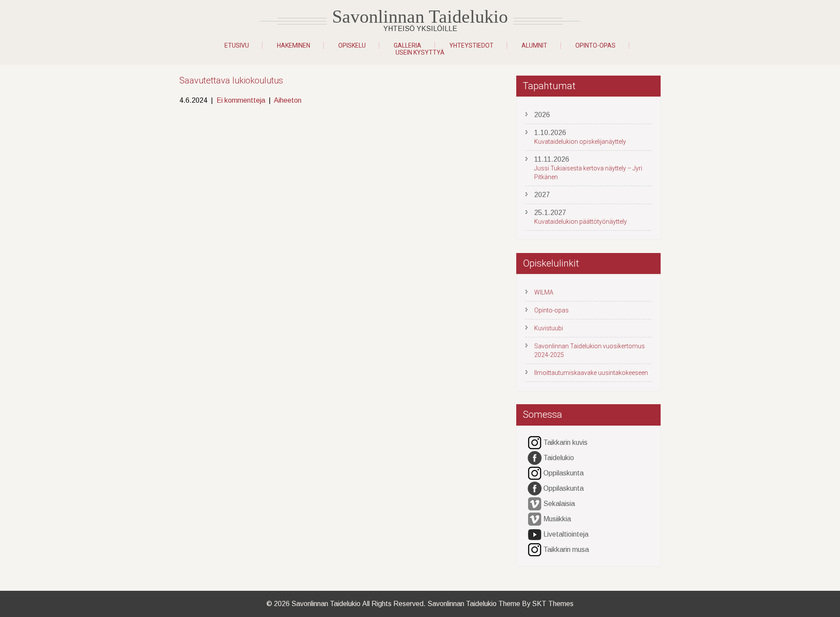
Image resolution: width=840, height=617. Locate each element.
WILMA (543, 292)
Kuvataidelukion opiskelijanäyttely (580, 141)
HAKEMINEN (293, 45)
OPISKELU (352, 45)
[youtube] (534, 534)
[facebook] (534, 458)
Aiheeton (287, 100)
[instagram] (534, 443)
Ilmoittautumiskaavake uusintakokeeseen (591, 372)
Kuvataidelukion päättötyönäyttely (580, 221)
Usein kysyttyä (420, 52)
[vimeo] (534, 504)
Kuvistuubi (548, 328)
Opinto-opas (595, 45)
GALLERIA (407, 45)
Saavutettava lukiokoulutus (231, 80)
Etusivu (236, 45)
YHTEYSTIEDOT (471, 45)
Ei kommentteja (241, 100)
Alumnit (534, 45)
